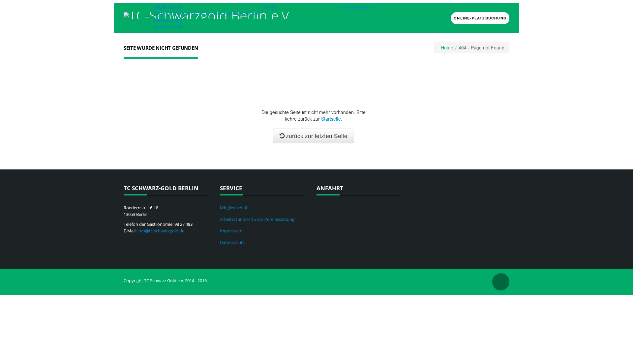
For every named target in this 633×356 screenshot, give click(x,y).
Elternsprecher (356, 6)
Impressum (231, 231)
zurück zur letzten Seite (316, 136)
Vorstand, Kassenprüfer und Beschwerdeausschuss (207, 13)
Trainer (268, 6)
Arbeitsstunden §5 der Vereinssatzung (257, 219)
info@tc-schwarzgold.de (160, 231)
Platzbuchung (168, 19)
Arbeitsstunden (169, 26)
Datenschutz (232, 242)
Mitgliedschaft (168, 6)
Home (447, 47)
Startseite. (331, 118)
